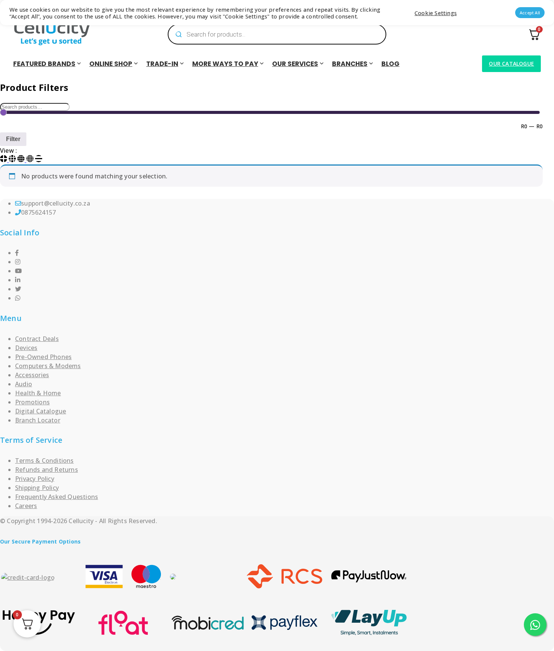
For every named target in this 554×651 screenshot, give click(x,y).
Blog (390, 63)
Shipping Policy (37, 488)
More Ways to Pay (225, 63)
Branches (349, 63)
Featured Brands (44, 63)
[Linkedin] (17, 280)
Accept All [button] (530, 12)
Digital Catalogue (40, 411)
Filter (13, 139)
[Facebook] (17, 253)
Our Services (295, 63)
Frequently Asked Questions (56, 497)
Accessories (32, 375)
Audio (23, 384)
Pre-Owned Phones (43, 357)
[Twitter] (18, 289)
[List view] (38, 160)
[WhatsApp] (17, 298)
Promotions (32, 402)
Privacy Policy (34, 478)
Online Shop (110, 63)
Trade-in (162, 63)
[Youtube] (18, 271)
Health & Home (38, 393)
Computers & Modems (48, 366)
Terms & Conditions (44, 460)
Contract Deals (37, 339)
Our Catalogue (511, 63)
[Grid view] (4, 160)
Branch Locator (37, 420)
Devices (26, 348)
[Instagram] (17, 262)
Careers (26, 506)
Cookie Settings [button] (436, 12)
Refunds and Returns (46, 469)
